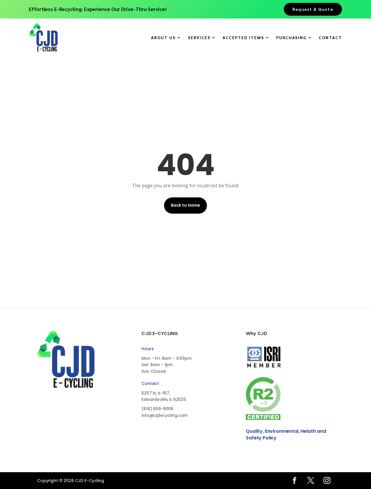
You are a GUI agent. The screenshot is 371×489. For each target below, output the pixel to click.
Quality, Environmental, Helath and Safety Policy (286, 434)
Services (199, 37)
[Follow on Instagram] (327, 481)
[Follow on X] (311, 481)
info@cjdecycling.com (164, 415)
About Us (163, 37)
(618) (157, 409)
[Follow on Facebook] (294, 481)
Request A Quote (312, 9)
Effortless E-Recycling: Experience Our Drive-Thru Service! (98, 9)
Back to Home (185, 205)
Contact (330, 37)
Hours (147, 349)
